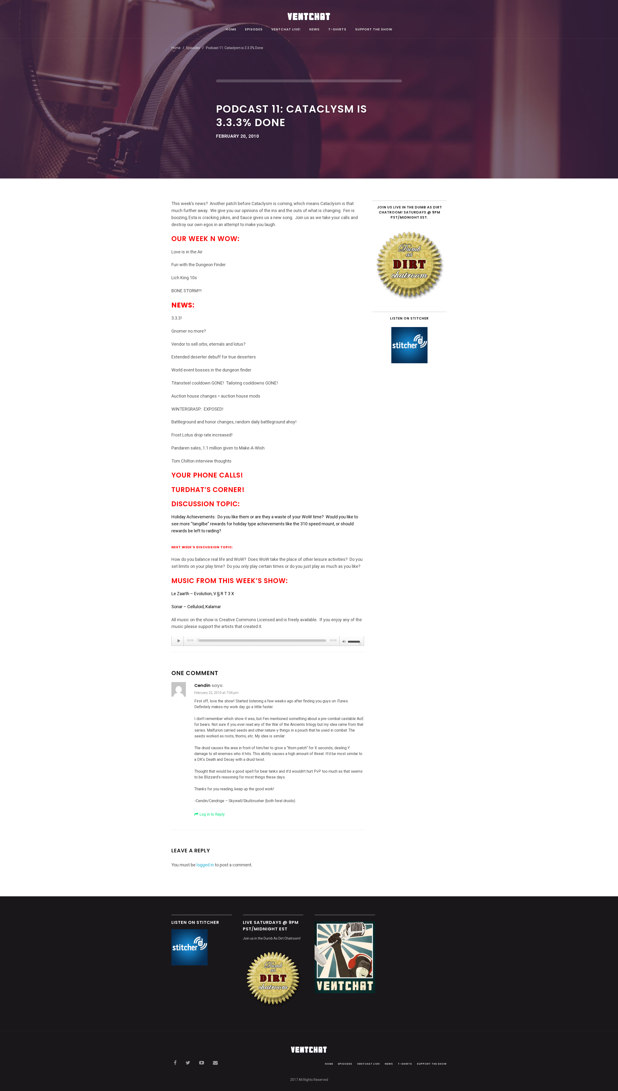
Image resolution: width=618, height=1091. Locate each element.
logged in (205, 864)
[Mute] (344, 642)
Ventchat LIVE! (286, 30)
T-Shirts (337, 30)
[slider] (354, 641)
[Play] (179, 641)
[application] (267, 641)
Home (231, 30)
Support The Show (373, 30)
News (314, 30)
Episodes (254, 30)
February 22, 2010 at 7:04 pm (216, 693)
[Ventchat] (309, 14)
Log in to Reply (212, 814)
